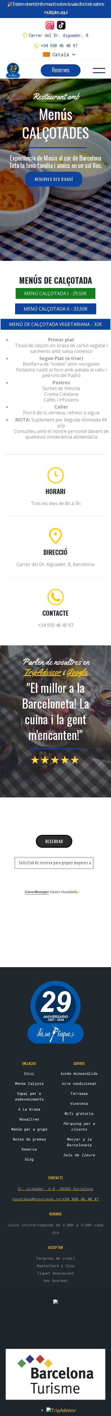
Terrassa (79, 1093)
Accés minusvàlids (79, 1073)
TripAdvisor (42, 671)
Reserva (29, 1149)
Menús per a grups (29, 1129)
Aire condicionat (79, 1083)
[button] (59, 55)
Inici (29, 1073)
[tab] (55, 293)
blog (29, 1159)
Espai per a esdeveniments (29, 1096)
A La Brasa (29, 1109)
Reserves (60, 69)
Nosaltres (29, 1119)
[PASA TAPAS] (55, 1301)
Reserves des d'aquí (54, 179)
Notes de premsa (29, 1139)
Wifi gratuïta (79, 1113)
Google (77, 671)
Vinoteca (79, 1103)
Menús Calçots (29, 1083)
